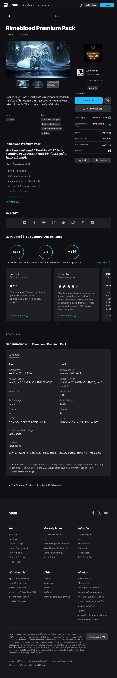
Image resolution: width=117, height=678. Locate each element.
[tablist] (58, 355)
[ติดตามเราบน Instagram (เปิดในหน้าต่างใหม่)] (54, 222)
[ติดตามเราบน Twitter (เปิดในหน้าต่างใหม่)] (83, 222)
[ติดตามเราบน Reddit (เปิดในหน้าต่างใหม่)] (63, 222)
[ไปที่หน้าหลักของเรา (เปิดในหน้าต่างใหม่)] (44, 222)
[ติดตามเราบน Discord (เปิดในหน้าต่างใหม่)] (25, 222)
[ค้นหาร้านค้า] (9, 16)
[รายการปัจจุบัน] (23, 84)
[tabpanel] (58, 391)
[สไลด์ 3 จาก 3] (53, 84)
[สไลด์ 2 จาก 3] (38, 84)
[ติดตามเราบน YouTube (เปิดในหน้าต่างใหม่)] (92, 222)
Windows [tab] (14, 354)
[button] (38, 202)
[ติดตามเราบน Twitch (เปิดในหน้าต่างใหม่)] (73, 222)
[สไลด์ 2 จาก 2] (59, 324)
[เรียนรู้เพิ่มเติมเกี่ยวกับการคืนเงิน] (109, 125)
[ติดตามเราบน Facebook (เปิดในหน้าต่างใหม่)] (34, 222)
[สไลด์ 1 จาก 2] (57, 324)
